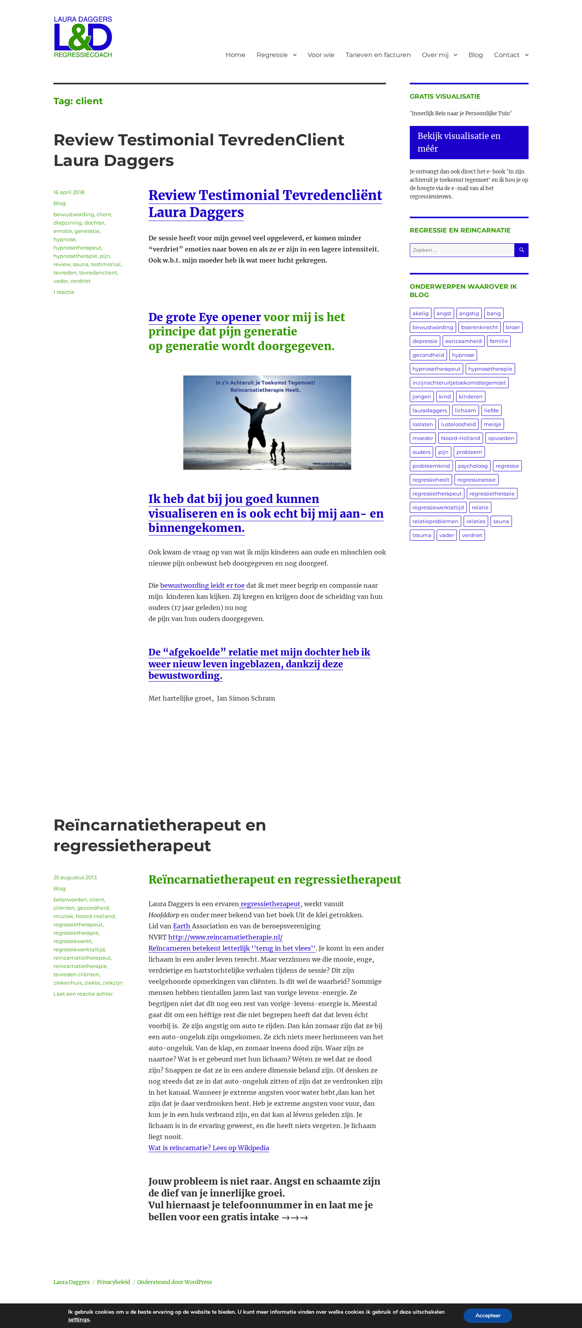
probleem (469, 452)
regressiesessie (476, 479)
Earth (182, 926)
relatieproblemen (435, 521)
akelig (421, 313)
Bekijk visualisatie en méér (459, 142)
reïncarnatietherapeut (82, 958)
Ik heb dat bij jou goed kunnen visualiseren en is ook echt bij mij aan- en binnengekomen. (266, 513)
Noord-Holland (95, 916)
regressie (507, 466)
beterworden (70, 899)
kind (445, 396)
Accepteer (487, 1315)
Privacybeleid (113, 1282)
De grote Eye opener (204, 317)
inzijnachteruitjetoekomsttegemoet (459, 382)
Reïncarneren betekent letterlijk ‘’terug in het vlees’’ (232, 948)
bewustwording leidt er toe (202, 585)
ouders (421, 452)
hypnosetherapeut (77, 247)
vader (60, 281)
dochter (94, 222)
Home (235, 55)
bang (494, 313)
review (61, 264)
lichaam (465, 410)
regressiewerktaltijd (79, 949)
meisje (492, 424)
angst (444, 313)
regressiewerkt (72, 941)
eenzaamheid (463, 341)
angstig (469, 313)
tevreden (65, 272)
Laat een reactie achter (83, 994)
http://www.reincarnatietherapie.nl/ (225, 937)
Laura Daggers (71, 1282)
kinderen (471, 396)
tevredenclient (98, 272)
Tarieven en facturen (378, 55)
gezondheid (93, 908)
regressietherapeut (270, 904)
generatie (86, 231)
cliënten (64, 908)
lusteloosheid (458, 424)
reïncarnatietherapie (80, 966)
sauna (81, 264)
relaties (475, 521)
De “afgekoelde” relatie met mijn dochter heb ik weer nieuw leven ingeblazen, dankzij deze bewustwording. (259, 664)
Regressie (272, 55)
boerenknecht (479, 327)
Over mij (435, 55)
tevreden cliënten (76, 974)
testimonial (106, 264)
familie (499, 341)
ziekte (92, 982)
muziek (63, 916)
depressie (425, 341)
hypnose (64, 239)
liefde (491, 410)
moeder (423, 438)
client (104, 214)
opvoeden (501, 438)
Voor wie (321, 55)
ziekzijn (113, 982)
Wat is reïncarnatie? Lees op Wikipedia (208, 1148)
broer (513, 327)
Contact (507, 55)
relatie (480, 507)
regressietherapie (76, 933)
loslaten (423, 424)
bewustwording (73, 214)
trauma (422, 535)
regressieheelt (431, 479)
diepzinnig (67, 222)
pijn (105, 256)
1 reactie (63, 292)
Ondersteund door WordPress (174, 1282)
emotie (62, 231)
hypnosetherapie (75, 256)
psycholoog (473, 466)
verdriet (80, 281)
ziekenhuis (67, 982)
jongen (422, 396)
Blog (475, 55)
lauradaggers (430, 410)
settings (78, 1319)
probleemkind (431, 466)
